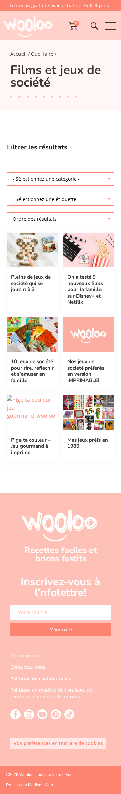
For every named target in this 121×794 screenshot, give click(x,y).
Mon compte (24, 655)
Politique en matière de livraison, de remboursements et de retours (51, 693)
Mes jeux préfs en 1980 (87, 443)
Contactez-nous (27, 667)
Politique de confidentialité (41, 678)
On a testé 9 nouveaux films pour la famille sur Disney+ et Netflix (85, 289)
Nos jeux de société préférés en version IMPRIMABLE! (85, 371)
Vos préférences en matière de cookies (58, 743)
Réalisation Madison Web (29, 785)
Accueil (18, 53)
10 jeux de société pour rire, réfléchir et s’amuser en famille (32, 371)
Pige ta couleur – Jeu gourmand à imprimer (31, 446)
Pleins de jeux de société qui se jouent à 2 (31, 283)
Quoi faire (42, 53)
